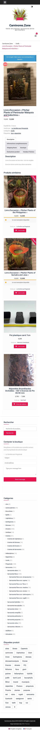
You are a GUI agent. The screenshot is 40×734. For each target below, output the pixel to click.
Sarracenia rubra (12, 623)
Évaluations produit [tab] (13, 152)
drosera (17, 665)
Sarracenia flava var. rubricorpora (20, 594)
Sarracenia (9, 567)
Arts (7, 504)
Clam (30, 653)
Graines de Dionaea (13, 542)
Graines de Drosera (13, 546)
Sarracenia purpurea (13, 619)
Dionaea (8, 525)
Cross (7, 657)
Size (6, 703)
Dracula (8, 665)
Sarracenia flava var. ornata (18, 591)
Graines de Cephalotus (14, 539)
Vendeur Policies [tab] (28, 152)
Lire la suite (21, 230)
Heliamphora (10, 553)
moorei (15, 682)
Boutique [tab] (23, 147)
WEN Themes (26, 724)
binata (15, 649)
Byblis (7, 515)
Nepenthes (9, 557)
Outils (17, 43)
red (6, 694)
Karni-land (23, 400)
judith (7, 678)
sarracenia (30, 694)
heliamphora (18, 674)
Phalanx (19, 686)
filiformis (8, 669)
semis (29, 699)
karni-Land (17, 678)
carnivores (9, 653)
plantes (17, 690)
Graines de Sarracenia (14, 549)
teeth (14, 703)
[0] (36, 36)
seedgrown (20, 699)
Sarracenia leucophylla (14, 605)
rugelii (21, 694)
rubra (13, 694)
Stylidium (8, 630)
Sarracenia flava (12, 574)
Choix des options (21, 404)
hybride (29, 674)
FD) (25, 665)
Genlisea (8, 532)
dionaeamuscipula (12, 661)
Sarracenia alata (12, 570)
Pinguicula (9, 564)
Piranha (8, 690)
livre (12, 133)
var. (27, 703)
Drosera (8, 529)
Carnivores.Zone (20, 25)
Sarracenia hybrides (13, 602)
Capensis (24, 649)
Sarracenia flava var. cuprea (18, 580)
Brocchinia (9, 511)
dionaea (28, 657)
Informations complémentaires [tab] (17, 143)
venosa (8, 707)
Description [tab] (10, 139)
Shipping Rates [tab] (12, 147)
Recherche (9, 433)
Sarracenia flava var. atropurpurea (20, 577)
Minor (7, 682)
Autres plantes (10, 508)
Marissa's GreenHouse (23, 342)
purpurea (26, 690)
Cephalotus (9, 518)
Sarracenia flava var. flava (17, 584)
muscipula (25, 682)
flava (17, 669)
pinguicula (30, 686)
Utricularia (9, 634)
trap (20, 703)
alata (7, 649)
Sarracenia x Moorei (13, 626)
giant (24, 669)
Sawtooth (8, 699)
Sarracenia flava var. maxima (18, 587)
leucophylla (28, 678)
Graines (8, 536)
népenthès (17, 133)
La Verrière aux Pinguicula (19, 128)
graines (8, 674)
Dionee (24, 661)
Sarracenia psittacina (14, 616)
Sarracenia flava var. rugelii (17, 598)
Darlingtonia (9, 522)
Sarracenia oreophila (14, 612)
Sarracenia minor (12, 609)
